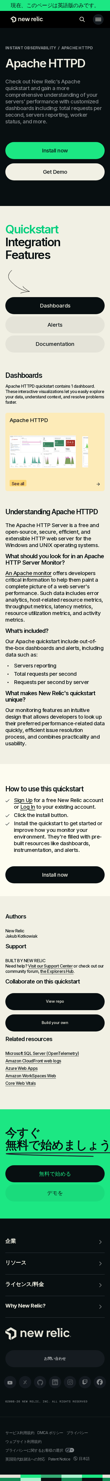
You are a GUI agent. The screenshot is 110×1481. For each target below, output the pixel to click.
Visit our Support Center (50, 966)
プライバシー (77, 1432)
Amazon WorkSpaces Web (30, 1075)
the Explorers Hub (57, 971)
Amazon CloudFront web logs (33, 1060)
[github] (40, 1382)
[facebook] (99, 1382)
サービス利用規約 (19, 1432)
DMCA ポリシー (50, 1432)
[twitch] (84, 1382)
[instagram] (70, 1382)
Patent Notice (59, 1459)
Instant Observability (30, 47)
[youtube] (10, 1382)
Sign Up (23, 800)
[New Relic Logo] (25, 19)
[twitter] (25, 1382)
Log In (27, 807)
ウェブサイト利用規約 (23, 1441)
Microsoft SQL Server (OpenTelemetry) (42, 1053)
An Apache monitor (28, 573)
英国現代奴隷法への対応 (25, 1459)
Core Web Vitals (20, 1083)
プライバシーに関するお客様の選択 (34, 1450)
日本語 (84, 1458)
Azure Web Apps (21, 1068)
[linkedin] (55, 1382)
